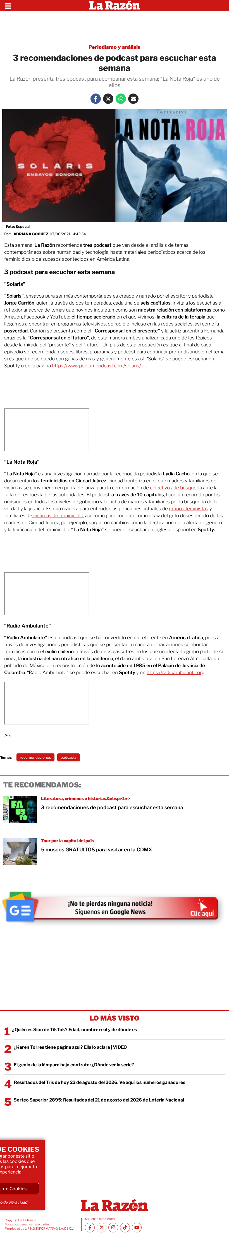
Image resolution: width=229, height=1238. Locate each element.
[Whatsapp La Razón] (121, 99)
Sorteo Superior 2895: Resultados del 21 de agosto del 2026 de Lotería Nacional (99, 1100)
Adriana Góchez (30, 234)
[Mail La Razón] (133, 99)
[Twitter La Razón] (108, 99)
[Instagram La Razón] (113, 1227)
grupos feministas (188, 508)
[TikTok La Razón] (125, 1227)
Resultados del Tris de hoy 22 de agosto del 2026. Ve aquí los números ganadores (99, 1082)
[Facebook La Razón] (95, 99)
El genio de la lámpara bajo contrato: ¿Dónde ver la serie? (74, 1064)
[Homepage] (114, 5)
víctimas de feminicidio (57, 515)
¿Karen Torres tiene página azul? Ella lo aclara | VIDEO (70, 1047)
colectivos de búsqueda (176, 487)
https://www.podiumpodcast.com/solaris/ (96, 365)
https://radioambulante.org (175, 672)
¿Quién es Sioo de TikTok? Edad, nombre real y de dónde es (74, 1029)
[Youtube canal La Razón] (137, 1227)
